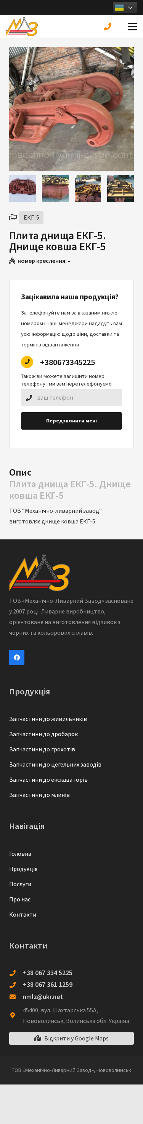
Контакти (22, 914)
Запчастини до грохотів (42, 749)
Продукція (23, 869)
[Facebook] (16, 657)
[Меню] (132, 26)
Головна (20, 853)
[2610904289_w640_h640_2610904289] (120, 188)
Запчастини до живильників (48, 718)
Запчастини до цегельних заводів (55, 764)
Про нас (20, 899)
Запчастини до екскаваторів (48, 779)
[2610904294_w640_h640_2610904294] (55, 188)
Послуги (20, 884)
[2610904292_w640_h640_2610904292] (88, 188)
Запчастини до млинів (39, 794)
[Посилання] (22, 26)
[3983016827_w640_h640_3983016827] (22, 188)
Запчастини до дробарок (43, 734)
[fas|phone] (109, 26)
